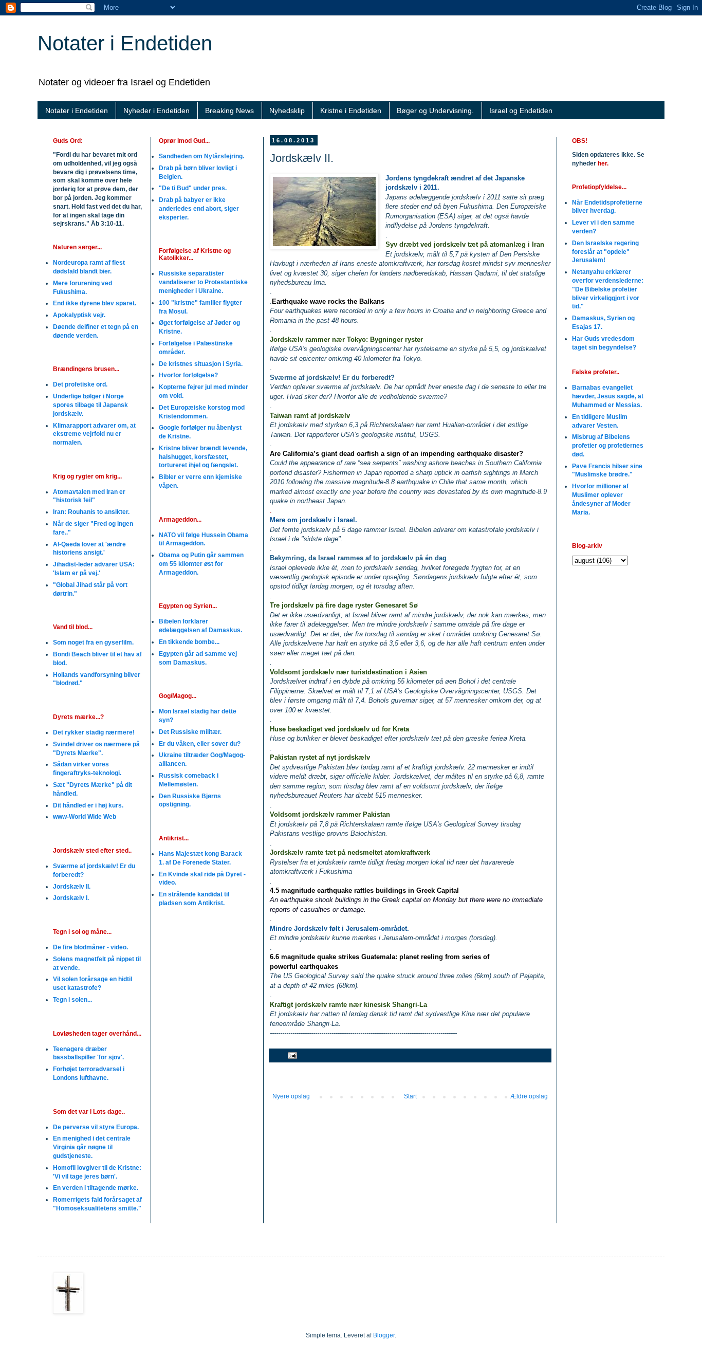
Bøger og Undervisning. (435, 110)
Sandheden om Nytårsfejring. (201, 156)
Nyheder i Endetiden (156, 110)
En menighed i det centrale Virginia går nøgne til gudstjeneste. (92, 1147)
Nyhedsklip (287, 110)
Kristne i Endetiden (350, 110)
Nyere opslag (291, 1096)
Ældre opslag (529, 1096)
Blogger (384, 1335)
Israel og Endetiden (520, 110)
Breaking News (229, 110)
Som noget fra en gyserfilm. (93, 642)
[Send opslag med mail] (292, 1055)
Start (410, 1096)
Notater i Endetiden (125, 43)
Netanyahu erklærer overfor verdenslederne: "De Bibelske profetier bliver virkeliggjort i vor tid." (607, 289)
